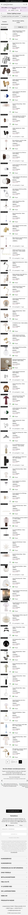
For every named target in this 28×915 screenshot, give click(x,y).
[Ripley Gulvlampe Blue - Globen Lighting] (14, 217)
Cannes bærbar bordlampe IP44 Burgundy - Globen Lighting (19, 396)
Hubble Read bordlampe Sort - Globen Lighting (20, 263)
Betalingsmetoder (8, 877)
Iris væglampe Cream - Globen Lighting (20, 322)
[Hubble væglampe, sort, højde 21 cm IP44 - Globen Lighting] (14, 461)
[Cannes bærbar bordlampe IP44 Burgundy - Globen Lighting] (14, 400)
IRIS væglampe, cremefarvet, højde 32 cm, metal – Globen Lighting (20, 749)
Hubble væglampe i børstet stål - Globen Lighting (19, 372)
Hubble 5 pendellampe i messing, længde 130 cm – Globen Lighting (19, 250)
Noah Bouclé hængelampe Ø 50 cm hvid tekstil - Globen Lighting (19, 360)
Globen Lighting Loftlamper (10, 16)
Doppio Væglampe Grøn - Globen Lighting (19, 43)
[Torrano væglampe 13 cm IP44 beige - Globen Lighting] (14, 497)
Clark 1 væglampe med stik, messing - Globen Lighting (20, 226)
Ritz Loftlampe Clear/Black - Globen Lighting (19, 567)
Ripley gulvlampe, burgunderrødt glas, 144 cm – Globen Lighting (20, 238)
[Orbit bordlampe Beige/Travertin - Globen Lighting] (14, 302)
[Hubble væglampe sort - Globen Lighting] (14, 132)
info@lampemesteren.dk (14, 910)
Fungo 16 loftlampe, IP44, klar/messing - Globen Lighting (20, 591)
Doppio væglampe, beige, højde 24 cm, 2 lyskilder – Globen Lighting (20, 275)
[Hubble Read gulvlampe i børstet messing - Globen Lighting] (14, 35)
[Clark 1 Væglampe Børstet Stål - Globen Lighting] (14, 59)
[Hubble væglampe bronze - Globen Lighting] (14, 71)
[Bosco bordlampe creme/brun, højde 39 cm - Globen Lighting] (14, 521)
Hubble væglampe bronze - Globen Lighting (19, 68)
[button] (10, 39)
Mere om (4, 896)
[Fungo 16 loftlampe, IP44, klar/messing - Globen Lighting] (14, 594)
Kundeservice (6, 858)
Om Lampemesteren (8, 891)
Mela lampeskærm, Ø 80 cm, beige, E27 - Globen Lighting (20, 615)
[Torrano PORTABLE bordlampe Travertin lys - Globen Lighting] (14, 448)
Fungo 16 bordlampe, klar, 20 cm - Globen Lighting (19, 701)
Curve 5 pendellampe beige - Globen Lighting (19, 506)
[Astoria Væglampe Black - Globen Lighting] (14, 655)
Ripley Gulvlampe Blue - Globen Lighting (19, 214)
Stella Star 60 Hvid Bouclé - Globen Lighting (19, 542)
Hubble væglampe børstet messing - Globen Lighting (19, 80)
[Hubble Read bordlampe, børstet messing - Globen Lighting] (14, 290)
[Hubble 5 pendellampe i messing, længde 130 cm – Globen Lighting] (14, 254)
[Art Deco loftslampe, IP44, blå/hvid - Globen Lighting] (14, 95)
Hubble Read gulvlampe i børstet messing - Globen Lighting (19, 31)
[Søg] (24, 4)
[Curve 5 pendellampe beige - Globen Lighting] (14, 509)
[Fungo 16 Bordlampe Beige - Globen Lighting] (14, 473)
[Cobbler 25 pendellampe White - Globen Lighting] (14, 205)
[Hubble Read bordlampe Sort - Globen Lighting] (14, 266)
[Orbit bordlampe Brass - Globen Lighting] (14, 388)
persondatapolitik (14, 852)
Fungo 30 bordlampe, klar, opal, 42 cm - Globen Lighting (20, 603)
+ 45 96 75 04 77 (18, 908)
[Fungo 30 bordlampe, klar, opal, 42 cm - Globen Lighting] (14, 607)
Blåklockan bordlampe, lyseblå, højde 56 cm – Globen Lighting (20, 725)
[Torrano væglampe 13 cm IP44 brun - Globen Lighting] (14, 156)
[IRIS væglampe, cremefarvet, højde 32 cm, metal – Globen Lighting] (14, 753)
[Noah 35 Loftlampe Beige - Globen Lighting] (14, 108)
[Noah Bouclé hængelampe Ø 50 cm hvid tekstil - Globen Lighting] (14, 363)
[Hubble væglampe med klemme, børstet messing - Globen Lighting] (14, 339)
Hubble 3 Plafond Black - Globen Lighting (19, 628)
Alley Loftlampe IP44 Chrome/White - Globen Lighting (20, 348)
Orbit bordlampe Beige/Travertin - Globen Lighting (19, 299)
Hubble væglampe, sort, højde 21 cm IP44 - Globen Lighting (19, 457)
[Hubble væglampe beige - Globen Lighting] (14, 315)
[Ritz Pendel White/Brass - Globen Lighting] (14, 716)
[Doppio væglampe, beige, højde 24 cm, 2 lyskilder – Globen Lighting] (14, 278)
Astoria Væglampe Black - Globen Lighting (19, 652)
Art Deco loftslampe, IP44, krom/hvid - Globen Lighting (20, 165)
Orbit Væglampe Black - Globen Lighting (19, 640)
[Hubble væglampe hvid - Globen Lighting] (14, 424)
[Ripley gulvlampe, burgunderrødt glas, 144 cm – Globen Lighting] (14, 242)
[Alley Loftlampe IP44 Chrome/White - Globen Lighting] (14, 351)
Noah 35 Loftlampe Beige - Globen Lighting (19, 104)
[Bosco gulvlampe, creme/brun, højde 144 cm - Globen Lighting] (14, 144)
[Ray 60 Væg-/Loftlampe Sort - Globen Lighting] (14, 436)
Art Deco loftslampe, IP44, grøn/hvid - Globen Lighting (20, 409)
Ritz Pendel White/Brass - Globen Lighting (19, 713)
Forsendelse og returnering (12, 868)
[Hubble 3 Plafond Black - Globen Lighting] (14, 631)
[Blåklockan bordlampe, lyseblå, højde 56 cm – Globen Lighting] (14, 728)
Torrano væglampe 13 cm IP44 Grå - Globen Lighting (19, 482)
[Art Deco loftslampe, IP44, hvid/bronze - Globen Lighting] (14, 181)
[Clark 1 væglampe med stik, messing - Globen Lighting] (14, 229)
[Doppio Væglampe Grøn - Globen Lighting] (14, 47)
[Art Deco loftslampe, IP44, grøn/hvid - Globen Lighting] (14, 412)
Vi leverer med (6, 886)
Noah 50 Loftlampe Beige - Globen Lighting (19, 555)
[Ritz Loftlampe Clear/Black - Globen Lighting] (14, 570)
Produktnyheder (7, 900)
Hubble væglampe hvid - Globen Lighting (19, 421)
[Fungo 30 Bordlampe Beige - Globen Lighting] (14, 740)
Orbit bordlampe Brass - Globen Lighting (19, 384)
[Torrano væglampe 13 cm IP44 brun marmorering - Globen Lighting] (14, 120)
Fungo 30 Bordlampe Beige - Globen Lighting (19, 737)
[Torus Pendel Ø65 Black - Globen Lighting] (14, 534)
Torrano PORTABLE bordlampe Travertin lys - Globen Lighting (18, 445)
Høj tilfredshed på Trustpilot (17, 1)
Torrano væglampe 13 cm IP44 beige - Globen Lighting (20, 494)
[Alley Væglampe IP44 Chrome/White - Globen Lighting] (14, 193)
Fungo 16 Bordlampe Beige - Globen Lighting (19, 469)
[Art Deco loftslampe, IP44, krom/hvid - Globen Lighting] (14, 168)
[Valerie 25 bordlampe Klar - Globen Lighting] (14, 582)
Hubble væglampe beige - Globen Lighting (19, 311)
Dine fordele (6, 872)
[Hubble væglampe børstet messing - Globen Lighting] (14, 83)
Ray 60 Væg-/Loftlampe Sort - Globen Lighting (20, 433)
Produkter (4, 21)
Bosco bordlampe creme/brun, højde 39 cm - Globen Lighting (20, 518)
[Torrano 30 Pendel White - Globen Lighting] (14, 692)
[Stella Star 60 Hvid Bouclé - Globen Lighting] (14, 546)
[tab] (14, 858)
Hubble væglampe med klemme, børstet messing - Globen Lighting (19, 336)
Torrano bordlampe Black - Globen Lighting (19, 676)
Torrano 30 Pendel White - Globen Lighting (19, 688)
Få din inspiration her (13, 811)
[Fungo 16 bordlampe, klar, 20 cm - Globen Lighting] (14, 704)
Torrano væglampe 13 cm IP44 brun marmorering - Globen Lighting (19, 116)
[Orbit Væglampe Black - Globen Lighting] (14, 643)
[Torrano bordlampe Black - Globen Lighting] (14, 680)
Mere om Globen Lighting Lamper (18, 21)
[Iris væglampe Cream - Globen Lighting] (14, 327)
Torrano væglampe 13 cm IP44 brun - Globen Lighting (19, 153)
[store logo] (8, 4)
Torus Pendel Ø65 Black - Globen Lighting (19, 530)
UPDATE (13, 10)
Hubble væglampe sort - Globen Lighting (19, 129)
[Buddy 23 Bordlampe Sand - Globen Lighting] (14, 667)
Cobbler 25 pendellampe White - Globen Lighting (19, 202)
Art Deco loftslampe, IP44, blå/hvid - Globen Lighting (19, 92)
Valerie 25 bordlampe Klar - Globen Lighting (19, 579)
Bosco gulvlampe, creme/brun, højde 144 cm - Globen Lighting (19, 141)
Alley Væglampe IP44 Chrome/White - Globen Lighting (20, 189)
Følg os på (5, 882)
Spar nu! (14, 8)
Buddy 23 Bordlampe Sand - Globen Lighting (19, 664)
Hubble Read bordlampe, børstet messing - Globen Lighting (19, 287)
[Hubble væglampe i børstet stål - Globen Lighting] (14, 375)
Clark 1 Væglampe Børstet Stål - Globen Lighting (19, 56)
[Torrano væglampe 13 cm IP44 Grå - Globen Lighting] (14, 485)
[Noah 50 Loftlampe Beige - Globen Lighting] (14, 558)
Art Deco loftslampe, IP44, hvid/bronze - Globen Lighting (20, 177)
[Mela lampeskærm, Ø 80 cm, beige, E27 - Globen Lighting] (14, 619)
